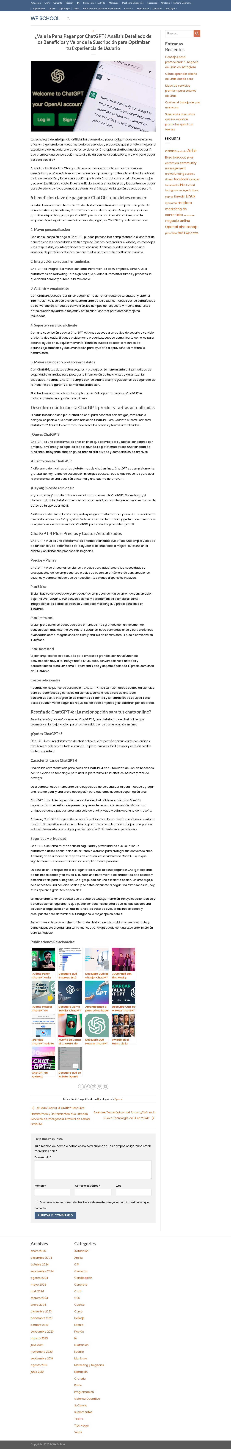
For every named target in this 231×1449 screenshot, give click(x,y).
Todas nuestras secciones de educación (102, 8)
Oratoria (165, 2)
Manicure (113, 2)
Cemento (57, 2)
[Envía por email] (93, 1086)
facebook (181, 179)
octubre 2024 (40, 1264)
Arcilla (78, 1258)
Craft (47, 2)
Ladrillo (101, 2)
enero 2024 (38, 1305)
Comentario (43, 1157)
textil (181, 233)
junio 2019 (37, 1372)
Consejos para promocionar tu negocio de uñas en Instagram (181, 62)
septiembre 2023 (42, 1332)
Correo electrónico (87, 1185)
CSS (77, 1298)
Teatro (52, 8)
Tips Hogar (64, 8)
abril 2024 (37, 1291)
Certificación (83, 1278)
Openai (118, 1099)
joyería (187, 190)
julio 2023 (37, 1345)
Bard (168, 157)
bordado (179, 157)
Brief (190, 157)
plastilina (171, 233)
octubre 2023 (40, 1325)
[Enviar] (197, 33)
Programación (84, 1392)
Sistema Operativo (182, 2)
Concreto (80, 1285)
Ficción (69, 2)
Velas (76, 8)
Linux (190, 196)
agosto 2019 (39, 1365)
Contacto (157, 8)
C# (76, 1264)
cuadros (190, 174)
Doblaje (79, 1318)
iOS (180, 190)
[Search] (68, 18)
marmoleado (189, 215)
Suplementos (39, 8)
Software (80, 1405)
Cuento (79, 1305)
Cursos (127, 8)
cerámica (172, 163)
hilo (182, 185)
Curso (78, 1311)
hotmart (190, 185)
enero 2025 (38, 1251)
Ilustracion (88, 2)
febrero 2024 (39, 1298)
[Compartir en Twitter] (87, 1086)
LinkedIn (179, 196)
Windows (192, 233)
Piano (78, 1385)
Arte (192, 150)
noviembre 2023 (41, 1318)
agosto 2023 (39, 1338)
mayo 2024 (38, 1285)
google (194, 179)
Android (181, 151)
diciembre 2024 (41, 1258)
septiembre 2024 (42, 1271)
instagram (171, 190)
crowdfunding (174, 174)
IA (78, 2)
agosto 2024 (39, 1278)
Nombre (41, 1185)
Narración (152, 2)
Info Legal (170, 8)
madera (185, 202)
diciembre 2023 (41, 1311)
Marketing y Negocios (132, 2)
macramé (171, 203)
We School (45, 18)
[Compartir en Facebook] (81, 1086)
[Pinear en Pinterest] (99, 1086)
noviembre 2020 (42, 1352)
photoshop (188, 227)
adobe (171, 150)
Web (118, 1185)
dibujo (169, 179)
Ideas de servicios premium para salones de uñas (180, 91)
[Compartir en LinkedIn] (105, 1086)
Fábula (78, 1325)
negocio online (177, 220)
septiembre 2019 (42, 1358)
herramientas (172, 185)
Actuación (36, 2)
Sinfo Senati (143, 8)
